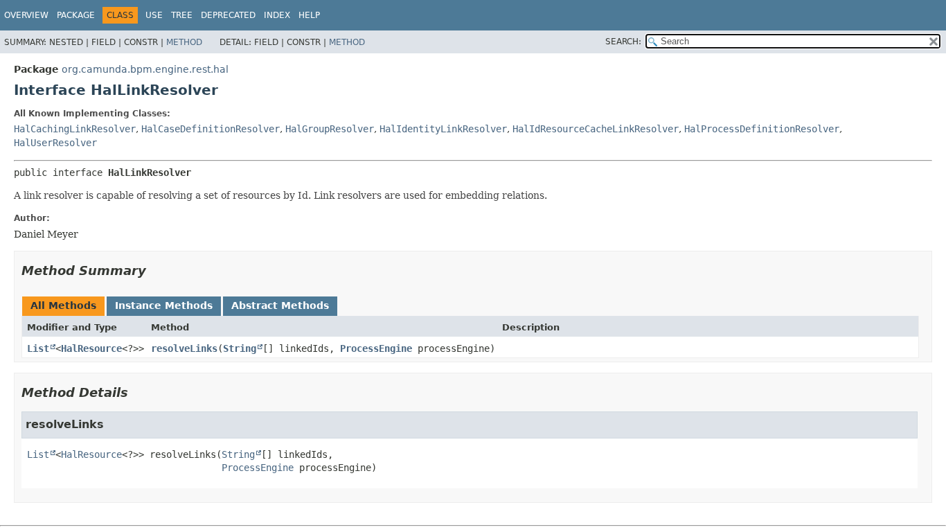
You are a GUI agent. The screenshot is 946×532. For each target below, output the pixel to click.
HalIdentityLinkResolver (443, 128)
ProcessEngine (376, 348)
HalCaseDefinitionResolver (210, 128)
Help (309, 15)
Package (76, 15)
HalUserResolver (55, 142)
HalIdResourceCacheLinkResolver (595, 128)
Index (277, 15)
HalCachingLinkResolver (75, 128)
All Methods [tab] (63, 305)
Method (184, 42)
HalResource (91, 348)
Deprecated (228, 15)
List (38, 348)
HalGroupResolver (329, 128)
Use (154, 15)
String (239, 348)
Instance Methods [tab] (164, 305)
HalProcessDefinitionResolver (761, 128)
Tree (182, 15)
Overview (26, 15)
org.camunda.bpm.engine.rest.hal (145, 69)
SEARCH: (623, 41)
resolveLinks (184, 348)
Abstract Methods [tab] (280, 305)
